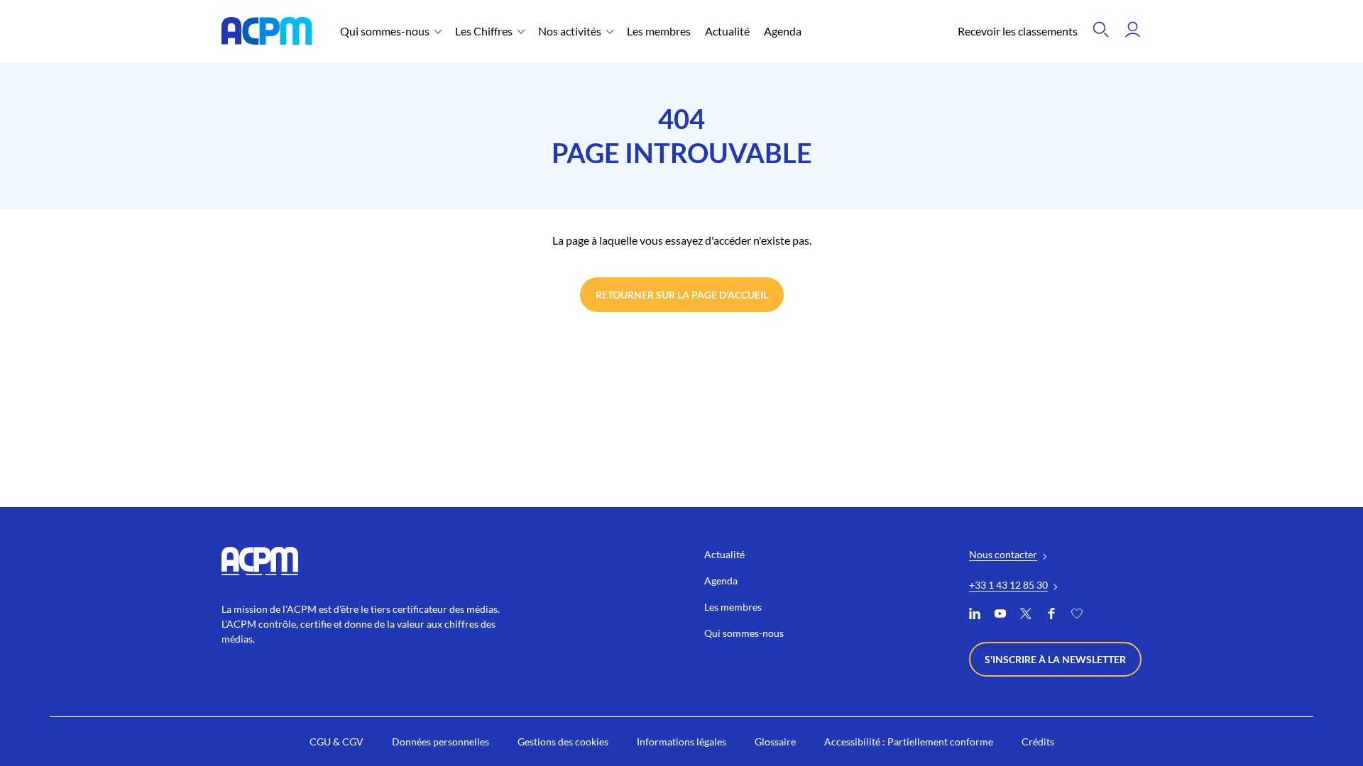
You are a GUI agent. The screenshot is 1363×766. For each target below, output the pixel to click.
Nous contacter (1003, 554)
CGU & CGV (336, 742)
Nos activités (569, 31)
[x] (1025, 615)
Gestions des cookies (563, 742)
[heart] (1077, 615)
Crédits (1038, 742)
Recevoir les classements (1018, 31)
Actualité (727, 31)
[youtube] (1000, 615)
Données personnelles (440, 742)
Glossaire (775, 742)
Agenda (782, 31)
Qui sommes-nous (384, 31)
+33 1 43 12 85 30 (1008, 585)
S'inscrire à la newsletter (1055, 659)
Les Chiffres (484, 31)
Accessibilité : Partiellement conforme (908, 742)
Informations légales (681, 742)
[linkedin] (974, 615)
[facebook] (1051, 615)
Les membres (659, 31)
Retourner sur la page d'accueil (682, 295)
